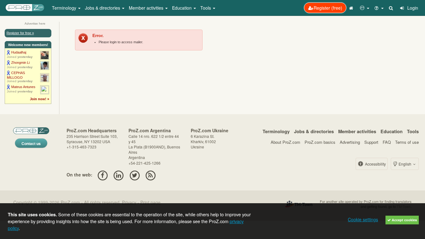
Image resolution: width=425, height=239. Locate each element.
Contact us (31, 143)
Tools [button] (206, 8)
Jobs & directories (314, 131)
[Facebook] (102, 174)
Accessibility (375, 163)
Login (412, 8)
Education (392, 131)
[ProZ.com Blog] (150, 174)
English (405, 163)
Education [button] (182, 8)
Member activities (357, 131)
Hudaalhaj (18, 52)
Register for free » (20, 33)
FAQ (387, 142)
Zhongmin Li (20, 62)
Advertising (350, 142)
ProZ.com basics (320, 142)
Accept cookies (404, 220)
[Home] (351, 8)
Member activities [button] (147, 8)
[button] (364, 8)
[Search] (391, 8)
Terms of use (407, 142)
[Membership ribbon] (8, 52)
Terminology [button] (64, 8)
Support (371, 142)
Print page (150, 202)
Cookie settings (363, 219)
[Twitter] (134, 174)
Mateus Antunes (23, 87)
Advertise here (35, 23)
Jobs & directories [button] (103, 8)
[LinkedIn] (118, 174)
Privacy (129, 202)
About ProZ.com (285, 142)
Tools (413, 131)
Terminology (276, 131)
